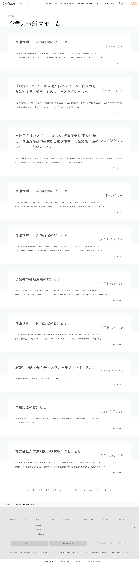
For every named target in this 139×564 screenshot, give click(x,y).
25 (97, 490)
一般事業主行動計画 (115, 552)
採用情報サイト (68, 543)
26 (105, 490)
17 (40, 490)
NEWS (26, 519)
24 (90, 490)
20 (62, 490)
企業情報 (48, 4)
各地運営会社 (40, 534)
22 (76, 490)
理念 (56, 4)
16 (33, 490)
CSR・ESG (106, 519)
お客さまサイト (29, 543)
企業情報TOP (13, 519)
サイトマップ (126, 552)
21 (69, 490)
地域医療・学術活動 (85, 4)
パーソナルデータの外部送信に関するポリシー (69, 552)
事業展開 (38, 530)
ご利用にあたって (13, 552)
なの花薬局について (68, 4)
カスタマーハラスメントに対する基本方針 (95, 552)
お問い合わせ (110, 4)
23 (83, 490)
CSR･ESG (98, 4)
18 (47, 490)
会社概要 (38, 525)
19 (54, 490)
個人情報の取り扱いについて (28, 552)
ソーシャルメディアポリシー (46, 552)
